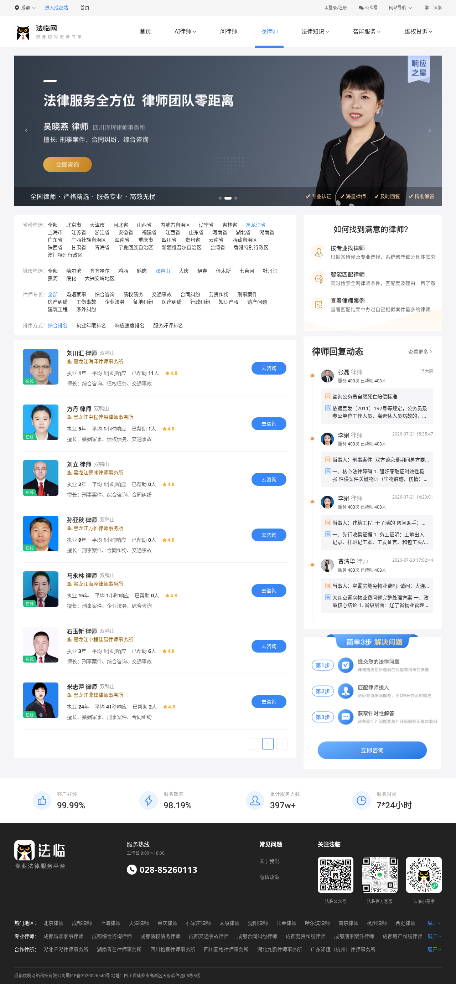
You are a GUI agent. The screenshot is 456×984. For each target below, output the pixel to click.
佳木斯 (223, 270)
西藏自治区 (244, 239)
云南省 (216, 239)
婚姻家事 (76, 294)
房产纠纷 (58, 301)
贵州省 (192, 239)
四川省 (169, 239)
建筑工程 (58, 309)
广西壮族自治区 (88, 239)
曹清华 (346, 561)
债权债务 (133, 294)
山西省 (144, 224)
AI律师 (186, 31)
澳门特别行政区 (65, 254)
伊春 (202, 270)
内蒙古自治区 (175, 224)
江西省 (172, 232)
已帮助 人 (373, 381)
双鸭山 (162, 270)
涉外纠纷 (86, 309)
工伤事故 (86, 301)
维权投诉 (419, 31)
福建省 (149, 232)
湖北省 (243, 232)
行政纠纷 (200, 301)
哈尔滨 (73, 270)
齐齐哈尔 (100, 270)
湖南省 (266, 232)
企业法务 (115, 301)
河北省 (120, 224)
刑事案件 (247, 294)
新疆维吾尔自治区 (182, 247)
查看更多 (418, 351)
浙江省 (102, 232)
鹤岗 (142, 270)
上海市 (55, 232)
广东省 (55, 239)
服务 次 (349, 381)
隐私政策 (269, 877)
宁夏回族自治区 (135, 247)
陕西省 (55, 247)
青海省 (102, 247)
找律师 (269, 31)
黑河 (53, 278)
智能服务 (367, 31)
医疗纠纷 (172, 301)
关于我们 (269, 860)
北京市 (73, 224)
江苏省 (78, 232)
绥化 (71, 278)
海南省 (122, 239)
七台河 (246, 270)
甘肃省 (78, 247)
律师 (350, 372)
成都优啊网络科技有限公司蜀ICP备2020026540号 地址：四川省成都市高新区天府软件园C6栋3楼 (107, 976)
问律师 (228, 31)
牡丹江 (270, 270)
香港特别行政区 (251, 247)
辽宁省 (206, 224)
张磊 (343, 372)
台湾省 (217, 247)
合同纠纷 (190, 294)
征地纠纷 (143, 301)
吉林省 (229, 224)
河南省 (219, 232)
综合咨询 (105, 294)
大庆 (184, 270)
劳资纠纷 (219, 294)
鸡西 (123, 270)
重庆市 (145, 239)
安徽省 (125, 232)
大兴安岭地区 (100, 278)
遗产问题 (257, 301)
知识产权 (229, 301)
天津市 (97, 224)
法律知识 (315, 31)
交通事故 (162, 294)
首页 (84, 7)
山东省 (196, 232)
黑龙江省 (256, 224)
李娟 (343, 435)
